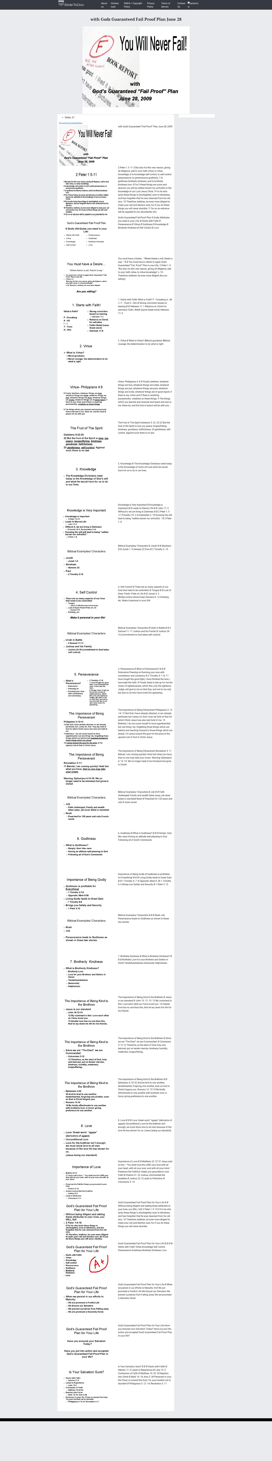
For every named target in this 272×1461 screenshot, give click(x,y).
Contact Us (181, 5)
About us (104, 5)
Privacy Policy (151, 5)
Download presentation (70, 123)
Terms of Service (165, 5)
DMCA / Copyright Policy (133, 5)
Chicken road (115, 5)
